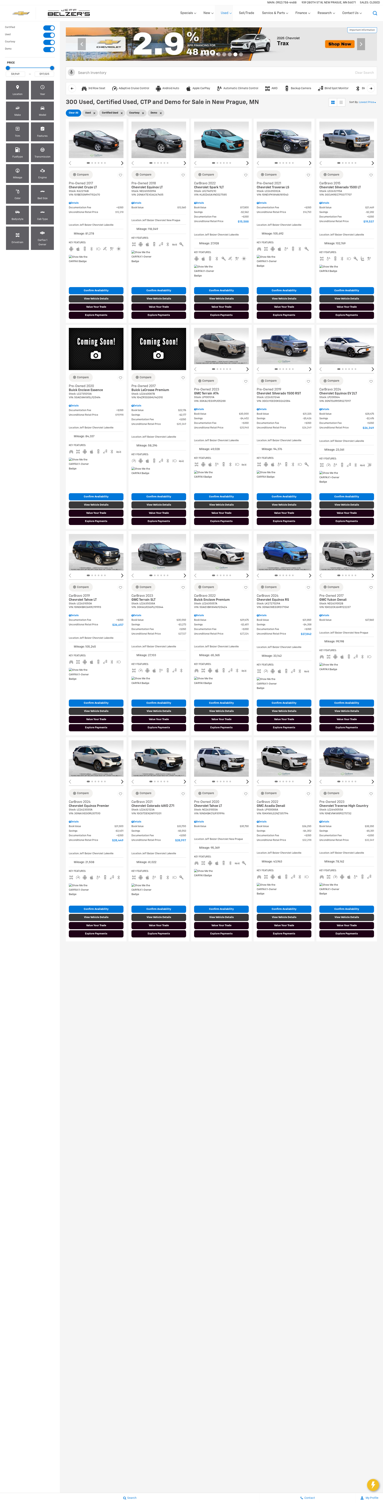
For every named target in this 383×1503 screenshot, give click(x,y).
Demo (8, 49)
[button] (375, 13)
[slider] (8, 68)
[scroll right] (371, 88)
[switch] (30, 28)
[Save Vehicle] (120, 175)
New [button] (207, 14)
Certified (10, 27)
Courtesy (10, 42)
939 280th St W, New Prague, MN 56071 (329, 2)
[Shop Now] (221, 44)
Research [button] (324, 14)
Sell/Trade (246, 13)
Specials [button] (186, 14)
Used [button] (225, 14)
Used (8, 34)
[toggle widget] (373, 1485)
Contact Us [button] (350, 14)
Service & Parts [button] (273, 14)
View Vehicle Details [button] (96, 298)
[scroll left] (72, 88)
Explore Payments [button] (96, 315)
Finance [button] (301, 14)
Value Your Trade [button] (96, 307)
